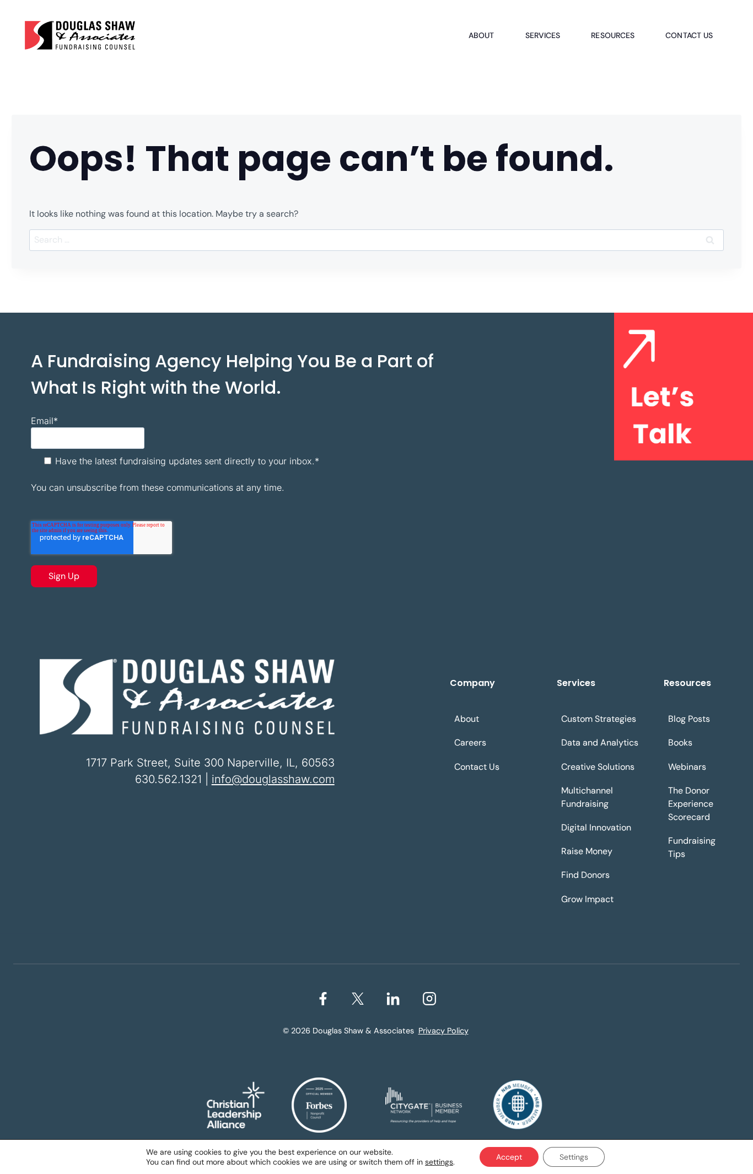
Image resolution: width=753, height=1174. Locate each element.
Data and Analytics (599, 742)
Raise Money (586, 851)
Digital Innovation (596, 827)
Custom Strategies (598, 719)
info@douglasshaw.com (273, 779)
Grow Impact (587, 899)
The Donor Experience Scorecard (690, 804)
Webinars (687, 767)
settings (439, 1162)
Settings (574, 1157)
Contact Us (689, 35)
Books (680, 742)
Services (543, 35)
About (481, 35)
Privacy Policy (443, 1031)
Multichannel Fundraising (587, 797)
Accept (509, 1157)
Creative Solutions (597, 767)
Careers (470, 742)
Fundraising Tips (692, 847)
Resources (612, 35)
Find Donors (585, 875)
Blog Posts (689, 719)
